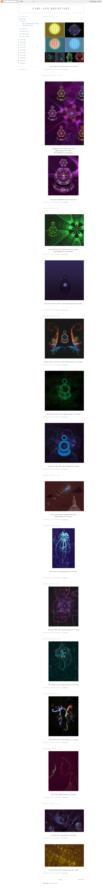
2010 (21, 58)
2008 (21, 63)
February (24, 34)
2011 (21, 55)
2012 (21, 53)
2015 (21, 45)
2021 (21, 19)
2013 (21, 50)
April (23, 29)
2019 (21, 40)
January (24, 36)
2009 (21, 60)
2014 (21, 47)
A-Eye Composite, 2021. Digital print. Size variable (30, 24)
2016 (21, 42)
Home (60, 879)
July (23, 21)
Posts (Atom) (53, 883)
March (24, 31)
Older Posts (81, 879)
